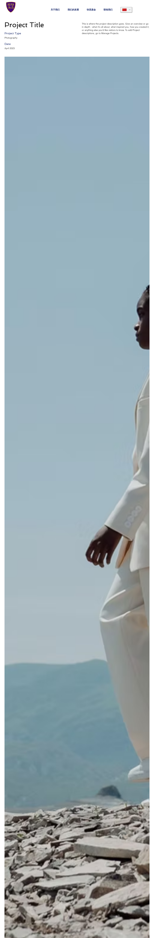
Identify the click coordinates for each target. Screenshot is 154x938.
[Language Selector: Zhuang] (126, 9)
